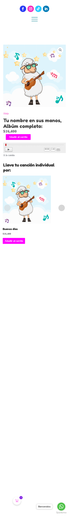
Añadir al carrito (18, 136)
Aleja (6, 113)
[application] (34, 148)
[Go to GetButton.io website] (61, 513)
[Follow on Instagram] (30, 9)
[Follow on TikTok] (38, 9)
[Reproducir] (9, 149)
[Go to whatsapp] (61, 507)
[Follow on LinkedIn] (46, 9)
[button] (60, 50)
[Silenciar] (58, 149)
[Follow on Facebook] (23, 9)
